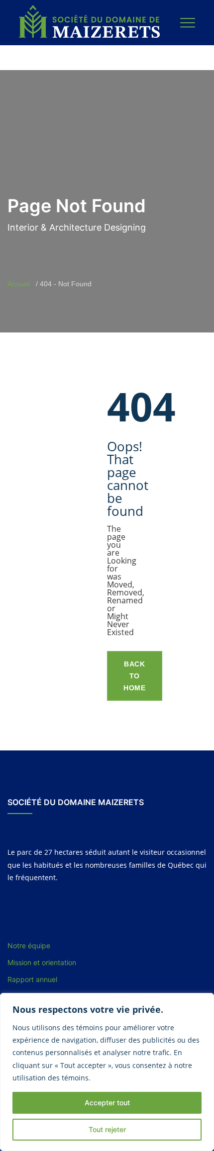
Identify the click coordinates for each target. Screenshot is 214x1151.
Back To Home (134, 676)
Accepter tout (107, 1102)
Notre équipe (28, 945)
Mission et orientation (41, 962)
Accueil (18, 284)
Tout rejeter (107, 1129)
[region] (107, 1072)
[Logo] (90, 22)
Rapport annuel (32, 979)
